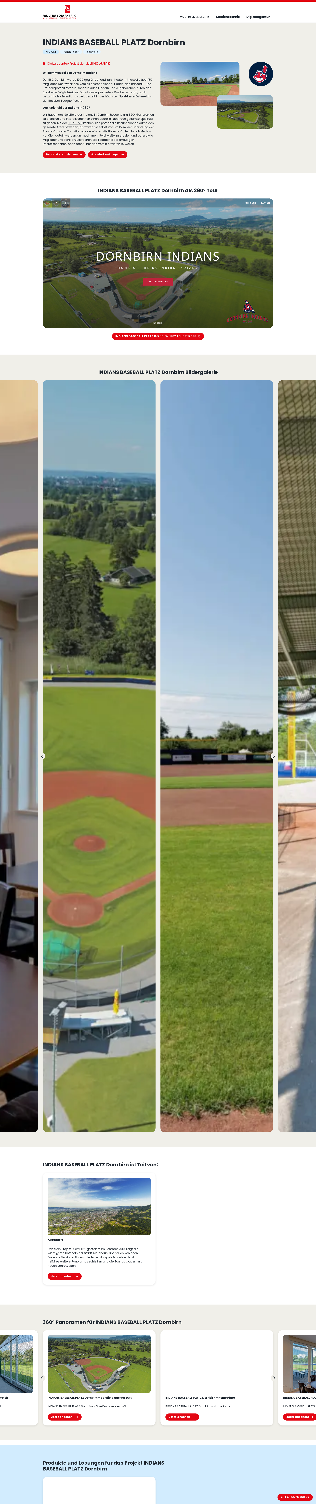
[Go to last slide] (42, 756)
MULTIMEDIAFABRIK (195, 17)
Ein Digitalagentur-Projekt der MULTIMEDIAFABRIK (76, 64)
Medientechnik (228, 17)
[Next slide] (274, 756)
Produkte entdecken (62, 154)
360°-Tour (75, 123)
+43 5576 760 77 (297, 1497)
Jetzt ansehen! (62, 1276)
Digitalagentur (258, 17)
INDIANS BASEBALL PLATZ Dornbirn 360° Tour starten (155, 336)
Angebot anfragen (105, 154)
